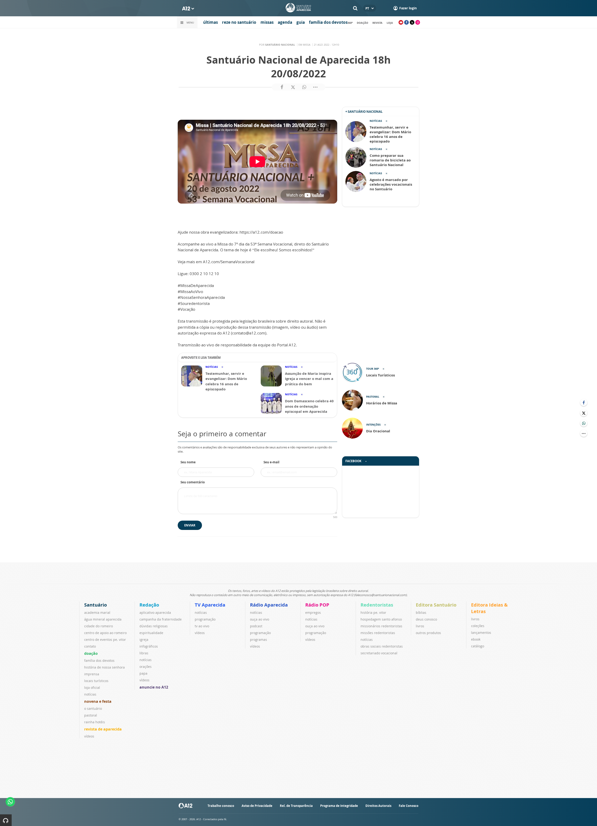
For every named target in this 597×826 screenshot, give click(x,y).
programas (258, 639)
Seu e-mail (271, 462)
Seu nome (188, 462)
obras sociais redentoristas (382, 646)
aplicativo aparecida (155, 612)
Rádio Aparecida (269, 605)
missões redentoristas (378, 633)
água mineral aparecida (102, 619)
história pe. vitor (373, 612)
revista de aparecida (103, 729)
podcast (256, 626)
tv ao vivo (202, 626)
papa (143, 673)
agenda (285, 22)
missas (267, 22)
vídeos (89, 736)
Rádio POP (317, 605)
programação (205, 619)
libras (143, 653)
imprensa (91, 674)
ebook (475, 639)
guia (300, 22)
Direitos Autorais (378, 806)
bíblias (421, 612)
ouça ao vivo (259, 619)
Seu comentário (192, 482)
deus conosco (426, 619)
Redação (149, 605)
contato (90, 646)
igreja (143, 639)
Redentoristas (377, 605)
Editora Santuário (436, 605)
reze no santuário (239, 22)
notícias (90, 694)
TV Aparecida (210, 605)
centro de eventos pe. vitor (105, 639)
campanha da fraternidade (160, 619)
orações (145, 666)
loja (390, 22)
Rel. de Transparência (296, 806)
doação (362, 22)
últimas (210, 22)
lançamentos (481, 632)
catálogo (477, 646)
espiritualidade (151, 633)
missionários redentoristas (381, 626)
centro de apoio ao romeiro (105, 633)
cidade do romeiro (98, 626)
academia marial (97, 612)
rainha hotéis (94, 722)
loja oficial (92, 687)
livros (420, 626)
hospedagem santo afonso (381, 619)
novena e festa (97, 701)
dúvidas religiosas (153, 626)
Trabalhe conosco (221, 806)
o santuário (93, 708)
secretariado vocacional (379, 653)
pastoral (90, 715)
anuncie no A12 (153, 687)
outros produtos (428, 633)
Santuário (95, 605)
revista (377, 22)
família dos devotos (328, 22)
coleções (477, 626)
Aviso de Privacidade (257, 806)
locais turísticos (96, 681)
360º (350, 22)
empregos (313, 612)
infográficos (148, 646)
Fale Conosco (408, 806)
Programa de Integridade (339, 806)
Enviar (189, 525)
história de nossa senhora (104, 667)
